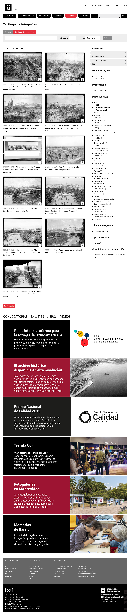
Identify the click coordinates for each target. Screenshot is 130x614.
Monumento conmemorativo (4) (104, 133)
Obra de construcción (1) (102, 204)
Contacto (124, 5)
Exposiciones (9, 15)
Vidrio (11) (97, 243)
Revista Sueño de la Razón (87, 574)
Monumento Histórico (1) (102, 201)
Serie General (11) (100, 91)
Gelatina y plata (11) (101, 231)
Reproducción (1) (100, 214)
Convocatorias (59, 571)
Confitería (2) (98, 158)
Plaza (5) (97, 128)
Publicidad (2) (98, 176)
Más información (40, 79)
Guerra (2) (97, 161)
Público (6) (97, 123)
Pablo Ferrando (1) (100, 207)
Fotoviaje (57, 576)
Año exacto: (64, 38)
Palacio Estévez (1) (100, 209)
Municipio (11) (99, 115)
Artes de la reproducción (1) (103, 186)
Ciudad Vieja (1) (99, 191)
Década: (82, 38)
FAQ (117, 5)
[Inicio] (36, 13)
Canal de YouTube (60, 569)
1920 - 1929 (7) (99, 79)
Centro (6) (97, 118)
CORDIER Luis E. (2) (101, 151)
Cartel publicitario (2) (101, 153)
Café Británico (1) (100, 189)
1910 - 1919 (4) (99, 76)
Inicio (87, 5)
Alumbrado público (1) (101, 179)
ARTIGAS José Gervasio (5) (103, 125)
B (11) (96, 113)
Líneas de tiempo (60, 574)
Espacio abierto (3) (100, 143)
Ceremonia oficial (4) (101, 130)
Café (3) (96, 140)
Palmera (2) (98, 171)
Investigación (44, 15)
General (8, 32)
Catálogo (71, 15)
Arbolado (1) (98, 181)
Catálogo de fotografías (24, 32)
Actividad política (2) (101, 148)
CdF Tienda (82, 566)
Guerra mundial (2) (100, 163)
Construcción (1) (99, 194)
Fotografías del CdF (27, 15)
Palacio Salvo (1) (100, 212)
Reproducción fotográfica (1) (103, 217)
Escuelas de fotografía (85, 571)
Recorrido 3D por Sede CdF (87, 576)
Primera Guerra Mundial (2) (103, 173)
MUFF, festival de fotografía (63, 566)
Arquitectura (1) (99, 184)
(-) (126, 53)
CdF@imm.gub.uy (15, 604)
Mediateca (84, 15)
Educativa (58, 15)
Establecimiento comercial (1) (104, 199)
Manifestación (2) (100, 168)
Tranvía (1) (97, 219)
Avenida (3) (98, 138)
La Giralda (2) (98, 166)
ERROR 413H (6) (100, 120)
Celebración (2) (99, 156)
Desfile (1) (97, 196)
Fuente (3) (97, 146)
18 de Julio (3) (99, 135)
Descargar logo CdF (85, 569)
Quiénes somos (97, 5)
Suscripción (109, 5)
